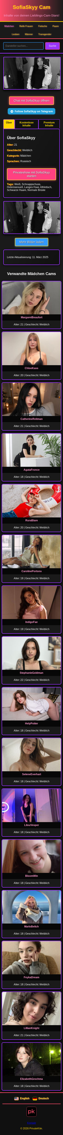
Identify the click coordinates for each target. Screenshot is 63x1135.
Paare (55, 26)
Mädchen (9, 26)
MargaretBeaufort (31, 317)
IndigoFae (31, 622)
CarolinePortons (31, 571)
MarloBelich (31, 926)
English (24, 1098)
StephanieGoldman (31, 672)
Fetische (42, 26)
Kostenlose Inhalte (27, 124)
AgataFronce (32, 469)
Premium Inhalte (49, 124)
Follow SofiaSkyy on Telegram (34, 111)
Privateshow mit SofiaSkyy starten (31, 174)
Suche (52, 45)
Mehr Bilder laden (31, 242)
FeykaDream (31, 977)
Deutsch (43, 1098)
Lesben (15, 34)
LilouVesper (31, 825)
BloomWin (31, 876)
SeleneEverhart (31, 774)
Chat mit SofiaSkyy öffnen (31, 100)
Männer (29, 34)
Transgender (44, 34)
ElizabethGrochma (31, 1079)
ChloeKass (31, 368)
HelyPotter (31, 723)
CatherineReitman (32, 419)
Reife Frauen (26, 26)
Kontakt (31, 1123)
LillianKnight (31, 1028)
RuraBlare (31, 520)
